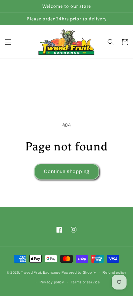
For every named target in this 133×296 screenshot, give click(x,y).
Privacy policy (51, 282)
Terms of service (85, 282)
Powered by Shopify (78, 272)
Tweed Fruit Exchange (40, 272)
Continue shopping (66, 171)
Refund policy (114, 272)
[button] (8, 42)
